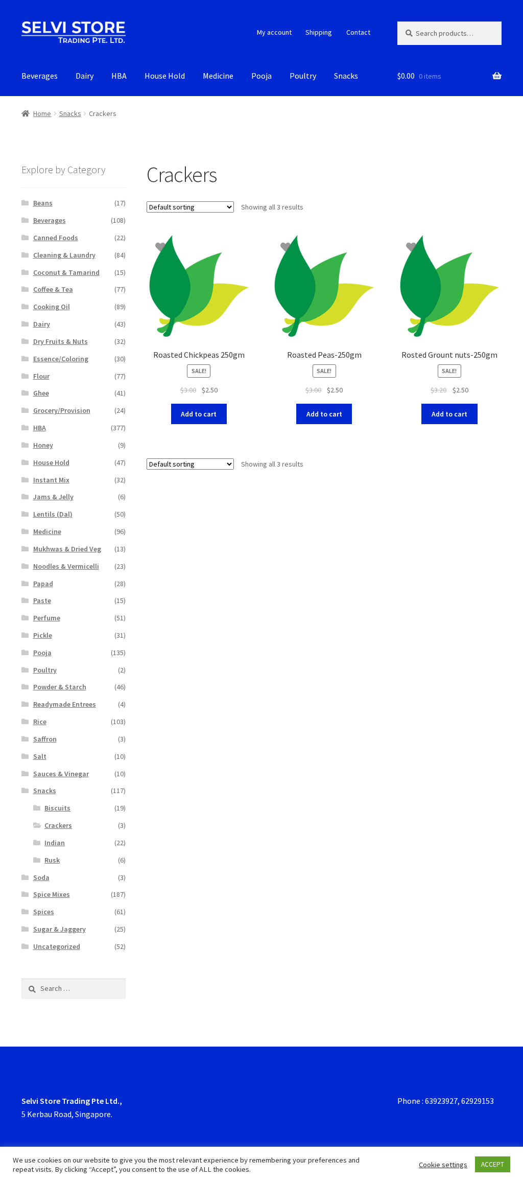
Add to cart (199, 414)
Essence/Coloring (60, 358)
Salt (39, 756)
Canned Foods (55, 237)
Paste (42, 600)
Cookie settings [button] (443, 1164)
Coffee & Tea (53, 289)
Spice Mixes (51, 894)
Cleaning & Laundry (64, 255)
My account (274, 32)
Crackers (58, 825)
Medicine (218, 76)
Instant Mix (51, 479)
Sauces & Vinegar (61, 773)
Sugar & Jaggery (59, 929)
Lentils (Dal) (53, 514)
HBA (119, 76)
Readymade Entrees (64, 704)
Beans (43, 202)
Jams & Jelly (53, 496)
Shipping (318, 32)
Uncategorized (56, 946)
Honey (43, 445)
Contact (358, 32)
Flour (41, 376)
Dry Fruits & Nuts (60, 341)
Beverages (39, 76)
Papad (43, 583)
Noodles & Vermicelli (66, 566)
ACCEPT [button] (492, 1164)
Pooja (261, 76)
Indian (54, 842)
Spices (43, 911)
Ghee (41, 393)
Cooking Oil (51, 306)
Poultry (303, 76)
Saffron (45, 739)
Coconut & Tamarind (66, 272)
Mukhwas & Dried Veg (67, 548)
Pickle (42, 635)
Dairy (84, 76)
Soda (41, 877)
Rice (39, 721)
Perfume (46, 617)
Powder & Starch (59, 686)
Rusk (52, 860)
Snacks (346, 76)
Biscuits (57, 808)
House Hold (165, 76)
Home (42, 113)
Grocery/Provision (61, 410)
